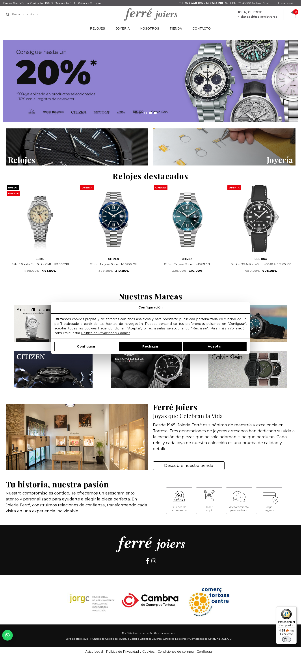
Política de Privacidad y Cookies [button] (130, 652)
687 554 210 (214, 3)
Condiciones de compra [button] (176, 652)
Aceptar (215, 346)
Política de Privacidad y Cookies (105, 333)
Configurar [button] (205, 652)
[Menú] (294, 609)
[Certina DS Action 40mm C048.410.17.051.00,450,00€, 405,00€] (260, 218)
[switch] (286, 639)
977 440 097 (194, 3)
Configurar (86, 346)
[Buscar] (7, 14)
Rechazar (150, 346)
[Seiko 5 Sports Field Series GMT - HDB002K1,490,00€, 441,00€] (40, 218)
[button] (77, 146)
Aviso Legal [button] (94, 652)
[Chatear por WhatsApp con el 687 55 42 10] (7, 635)
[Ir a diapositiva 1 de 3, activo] (145, 113)
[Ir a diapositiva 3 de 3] (155, 113)
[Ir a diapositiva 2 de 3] (150, 113)
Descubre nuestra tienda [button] (188, 465)
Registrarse (268, 16)
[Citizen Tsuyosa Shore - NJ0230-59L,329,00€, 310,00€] (113, 218)
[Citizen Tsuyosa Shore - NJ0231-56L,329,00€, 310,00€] (187, 218)
